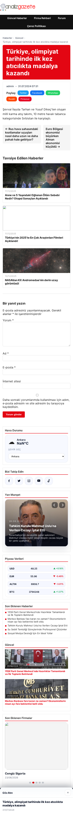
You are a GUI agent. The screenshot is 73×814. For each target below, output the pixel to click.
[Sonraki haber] (62, 505)
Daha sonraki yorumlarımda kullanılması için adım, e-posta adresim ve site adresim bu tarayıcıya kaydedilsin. (36, 403)
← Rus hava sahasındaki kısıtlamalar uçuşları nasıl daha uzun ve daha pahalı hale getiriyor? (21, 134)
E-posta (9, 367)
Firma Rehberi (42, 18)
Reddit (12, 99)
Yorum (8, 320)
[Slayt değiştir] (30, 782)
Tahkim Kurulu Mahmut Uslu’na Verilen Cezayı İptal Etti (38, 625)
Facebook (37, 93)
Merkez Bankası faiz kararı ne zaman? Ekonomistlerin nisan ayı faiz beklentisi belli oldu (37, 620)
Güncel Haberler (17, 18)
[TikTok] (49, 481)
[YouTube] (39, 481)
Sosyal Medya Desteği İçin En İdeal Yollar (30, 633)
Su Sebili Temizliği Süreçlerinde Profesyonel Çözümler (37, 629)
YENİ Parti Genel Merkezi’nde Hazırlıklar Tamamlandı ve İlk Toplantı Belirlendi (36, 613)
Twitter (23, 93)
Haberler (7, 38)
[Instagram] (29, 481)
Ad (6, 353)
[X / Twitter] (19, 481)
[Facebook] (9, 481)
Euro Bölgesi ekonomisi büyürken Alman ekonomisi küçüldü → (54, 137)
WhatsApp (53, 93)
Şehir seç (14, 449)
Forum (62, 18)
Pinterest (25, 99)
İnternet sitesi (12, 381)
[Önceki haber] (55, 505)
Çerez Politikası (36, 26)
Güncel (19, 38)
